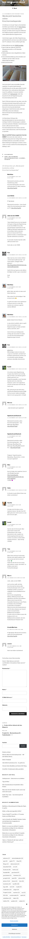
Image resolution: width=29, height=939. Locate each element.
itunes (14, 881)
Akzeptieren (14, 925)
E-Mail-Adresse (7, 697)
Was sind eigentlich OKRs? (14, 811)
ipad (14, 878)
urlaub (22, 901)
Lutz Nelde (10, 196)
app (5, 861)
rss (23, 892)
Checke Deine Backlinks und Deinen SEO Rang (14, 766)
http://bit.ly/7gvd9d (12, 188)
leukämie (22, 158)
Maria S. (4, 826)
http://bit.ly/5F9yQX (12, 426)
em (15, 867)
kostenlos (7, 884)
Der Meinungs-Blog (13, 2)
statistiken (7, 898)
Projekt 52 (7, 892)
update (14, 901)
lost (12, 887)
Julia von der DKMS (13, 215)
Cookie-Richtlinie (6, 936)
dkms (6, 156)
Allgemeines (8, 154)
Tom (8, 549)
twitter (6, 901)
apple (12, 861)
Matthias (20, 13)
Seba (9, 488)
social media (14, 895)
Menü (15, 8)
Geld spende (13, 94)
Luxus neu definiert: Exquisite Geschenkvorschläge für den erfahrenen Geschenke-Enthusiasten (13, 828)
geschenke (7, 875)
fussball (6, 872)
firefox (15, 869)
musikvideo (7, 889)
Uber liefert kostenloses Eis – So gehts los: (13, 763)
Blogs (6, 864)
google (6, 878)
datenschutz (15, 864)
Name (4, 689)
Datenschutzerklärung (16, 936)
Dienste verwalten (14, 920)
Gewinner (17, 875)
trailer (15, 898)
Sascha (9, 502)
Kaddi (9, 367)
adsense (6, 858)
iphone (21, 878)
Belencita (4, 833)
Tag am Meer (5, 781)
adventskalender (17, 858)
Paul (3, 814)
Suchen (4, 742)
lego (5, 887)
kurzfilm (16, 884)
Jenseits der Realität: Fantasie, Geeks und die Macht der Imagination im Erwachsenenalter (14, 821)
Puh (8, 252)
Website (4, 705)
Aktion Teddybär (6, 759)
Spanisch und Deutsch (14, 415)
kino (21, 881)
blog (19, 861)
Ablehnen (14, 929)
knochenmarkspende (11, 158)
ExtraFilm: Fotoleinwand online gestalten (13, 769)
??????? (9, 644)
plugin (16, 889)
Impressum (24, 936)
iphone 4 (6, 881)
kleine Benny (22, 27)
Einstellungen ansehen (14, 933)
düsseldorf (7, 867)
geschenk (15, 872)
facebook (7, 869)
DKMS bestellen (19, 45)
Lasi (3, 819)
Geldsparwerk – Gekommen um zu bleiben (13, 778)
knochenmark (13, 156)
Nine (8, 465)
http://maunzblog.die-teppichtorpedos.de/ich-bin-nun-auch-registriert (15, 476)
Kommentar (6, 668)
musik (18, 887)
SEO (5, 895)
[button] (26, 904)
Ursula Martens (12, 627)
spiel (22, 895)
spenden (7, 159)
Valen (3, 840)
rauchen (16, 892)
